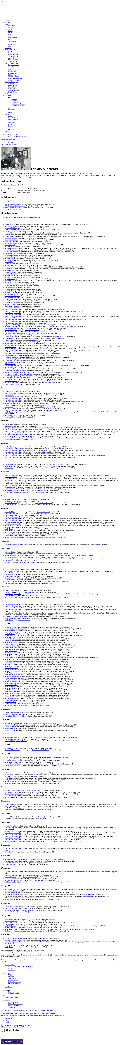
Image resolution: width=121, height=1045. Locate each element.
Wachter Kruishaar (10, 877)
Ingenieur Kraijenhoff (11, 552)
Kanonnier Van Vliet (11, 503)
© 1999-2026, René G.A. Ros (10, 142)
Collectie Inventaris (18, 105)
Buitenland (11, 26)
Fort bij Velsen (73, 365)
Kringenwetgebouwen (15, 78)
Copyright (11, 129)
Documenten (12, 44)
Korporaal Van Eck (10, 576)
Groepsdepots (12, 73)
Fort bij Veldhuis (26, 405)
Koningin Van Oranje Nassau (13, 581)
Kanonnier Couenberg (11, 362)
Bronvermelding (13, 119)
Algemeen (8, 95)
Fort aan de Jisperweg (48, 328)
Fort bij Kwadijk (9, 659)
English (7, 1022)
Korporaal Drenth (10, 245)
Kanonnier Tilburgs (10, 333)
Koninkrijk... (12, 87)
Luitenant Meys (9, 229)
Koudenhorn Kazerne (11, 379)
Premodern (11, 83)
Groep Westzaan (45, 338)
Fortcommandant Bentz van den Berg (16, 415)
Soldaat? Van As (9, 268)
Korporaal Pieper (10, 263)
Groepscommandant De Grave (14, 544)
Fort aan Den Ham (43, 325)
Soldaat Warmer (9, 367)
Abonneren (11, 970)
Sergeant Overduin (10, 250)
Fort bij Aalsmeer (10, 348)
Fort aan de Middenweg (12, 382)
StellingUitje (12, 1007)
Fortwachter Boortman (11, 899)
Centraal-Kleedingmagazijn (46, 450)
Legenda (11, 124)
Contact (7, 131)
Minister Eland (9, 224)
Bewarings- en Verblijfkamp (40, 750)
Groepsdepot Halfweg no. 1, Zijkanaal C (17, 716)
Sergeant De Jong (10, 279)
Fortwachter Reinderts (11, 597)
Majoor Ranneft (9, 338)
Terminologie (12, 978)
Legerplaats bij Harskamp (56, 737)
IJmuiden (78, 838)
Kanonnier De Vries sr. (11, 355)
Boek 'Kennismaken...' (11, 997)
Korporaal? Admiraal (11, 238)
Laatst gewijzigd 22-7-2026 (9, 144)
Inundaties (8, 48)
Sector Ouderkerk (13, 60)
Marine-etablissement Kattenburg (14, 487)
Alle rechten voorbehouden (9, 1015)
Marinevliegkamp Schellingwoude (15, 360)
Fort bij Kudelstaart (10, 656)
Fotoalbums (11, 109)
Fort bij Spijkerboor (48, 207)
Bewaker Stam (9, 535)
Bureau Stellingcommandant (16, 206)
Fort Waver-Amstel (58, 336)
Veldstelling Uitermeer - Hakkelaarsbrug (17, 616)
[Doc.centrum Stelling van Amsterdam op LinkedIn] (40, 1010)
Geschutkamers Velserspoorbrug (14, 712)
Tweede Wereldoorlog (15, 90)
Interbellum (11, 88)
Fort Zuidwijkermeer (36, 340)
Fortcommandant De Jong (12, 255)
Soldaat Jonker (9, 282)
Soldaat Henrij (9, 277)
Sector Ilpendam (13, 54)
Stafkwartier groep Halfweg (31, 592)
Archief (10, 968)
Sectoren (11, 51)
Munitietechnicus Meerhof (12, 384)
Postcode (14, 100)
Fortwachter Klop (10, 532)
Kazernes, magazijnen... (12, 63)
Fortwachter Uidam (10, 841)
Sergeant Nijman (10, 233)
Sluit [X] (3, 1)
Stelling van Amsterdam (12, 428)
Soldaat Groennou (10, 258)
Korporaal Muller (10, 336)
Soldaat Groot (9, 246)
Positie (58, 455)
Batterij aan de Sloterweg (12, 680)
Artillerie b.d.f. (12, 61)
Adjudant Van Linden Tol (12, 872)
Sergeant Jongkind (10, 248)
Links (10, 112)
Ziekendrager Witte (10, 267)
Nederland (11, 27)
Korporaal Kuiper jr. (11, 864)
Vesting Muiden (56, 448)
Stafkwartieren (12, 70)
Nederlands (8, 1018)
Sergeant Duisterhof (10, 764)
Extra (10, 46)
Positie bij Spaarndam (11, 685)
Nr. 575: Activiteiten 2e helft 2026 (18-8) (20, 966)
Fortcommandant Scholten (12, 296)
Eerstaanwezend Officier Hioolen (14, 448)
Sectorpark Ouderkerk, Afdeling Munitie (38, 927)
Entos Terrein (9, 468)
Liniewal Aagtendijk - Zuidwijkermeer (16, 629)
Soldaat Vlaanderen (10, 304)
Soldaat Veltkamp (10, 257)
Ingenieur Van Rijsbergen (12, 228)
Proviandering (12, 37)
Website (14, 99)
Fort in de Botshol (10, 634)
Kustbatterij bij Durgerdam (13, 882)
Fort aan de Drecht (10, 640)
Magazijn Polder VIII (33, 534)
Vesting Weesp (9, 765)
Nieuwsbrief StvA (10, 965)
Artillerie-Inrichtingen (48, 382)
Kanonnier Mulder (10, 287)
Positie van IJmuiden (11, 353)
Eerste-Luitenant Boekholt (12, 569)
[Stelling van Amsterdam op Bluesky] (12, 1010)
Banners (10, 126)
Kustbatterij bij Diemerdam (68, 326)
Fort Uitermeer (9, 489)
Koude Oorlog (12, 92)
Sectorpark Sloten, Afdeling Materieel (16, 434)
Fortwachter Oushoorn (15, 204)
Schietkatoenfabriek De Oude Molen (15, 499)
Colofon (7, 114)
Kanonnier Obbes (10, 512)
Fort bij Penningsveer (42, 355)
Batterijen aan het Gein (11, 644)
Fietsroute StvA (13, 992)
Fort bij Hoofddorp (10, 649)
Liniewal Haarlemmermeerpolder (14, 647)
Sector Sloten (12, 58)
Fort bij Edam (9, 352)
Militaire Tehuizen (13, 77)
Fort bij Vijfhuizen (10, 693)
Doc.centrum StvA (14, 1002)
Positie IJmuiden (36, 475)
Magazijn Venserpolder (30, 877)
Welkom (7, 20)
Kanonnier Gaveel (10, 560)
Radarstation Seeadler (14, 1005)
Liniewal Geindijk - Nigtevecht (14, 646)
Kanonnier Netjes (10, 464)
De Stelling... (8, 29)
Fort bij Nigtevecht (10, 673)
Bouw (10, 32)
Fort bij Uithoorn (10, 688)
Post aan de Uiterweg (10, 185)
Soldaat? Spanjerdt (10, 297)
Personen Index (16, 102)
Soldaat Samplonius (10, 863)
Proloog (10, 31)
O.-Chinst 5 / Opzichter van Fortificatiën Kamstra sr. (20, 372)
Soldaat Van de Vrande (11, 705)
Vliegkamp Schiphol (11, 795)
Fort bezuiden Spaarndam (12, 683)
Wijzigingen (12, 122)
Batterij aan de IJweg (11, 651)
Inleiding (7, 22)
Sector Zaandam (13, 56)
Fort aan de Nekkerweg (12, 669)
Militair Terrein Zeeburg (15, 1004)
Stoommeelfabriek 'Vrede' (12, 417)
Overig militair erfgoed (11, 82)
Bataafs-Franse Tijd (14, 85)
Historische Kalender (11, 134)
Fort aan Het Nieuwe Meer (13, 671)
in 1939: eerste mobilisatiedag (17, 136)
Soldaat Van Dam (10, 439)
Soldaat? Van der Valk (11, 302)
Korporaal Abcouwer (11, 342)
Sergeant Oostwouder (11, 292)
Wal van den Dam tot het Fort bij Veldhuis (17, 635)
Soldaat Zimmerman (11, 308)
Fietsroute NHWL (13, 993)
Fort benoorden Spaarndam (13, 681)
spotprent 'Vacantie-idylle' (32, 207)
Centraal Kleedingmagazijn (63, 311)
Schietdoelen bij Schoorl (12, 226)
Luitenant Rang (9, 340)
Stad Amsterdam (13, 53)
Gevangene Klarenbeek (12, 436)
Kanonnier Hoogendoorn (12, 328)
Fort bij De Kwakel (10, 637)
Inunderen (11, 34)
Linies (6, 24)
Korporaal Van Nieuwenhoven (14, 391)
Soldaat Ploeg (9, 294)
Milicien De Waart (10, 364)
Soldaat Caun (9, 270)
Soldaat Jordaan (13, 207)
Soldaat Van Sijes (10, 243)
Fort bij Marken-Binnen (12, 666)
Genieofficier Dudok (11, 369)
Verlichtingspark (9, 335)
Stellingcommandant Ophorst (13, 892)
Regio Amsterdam (13, 65)
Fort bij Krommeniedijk (32, 330)
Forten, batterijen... (10, 49)
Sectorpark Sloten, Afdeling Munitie (37, 537)
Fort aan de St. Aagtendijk (56, 464)
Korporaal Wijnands (11, 726)
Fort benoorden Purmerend (13, 357)
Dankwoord (12, 117)
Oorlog (10, 39)
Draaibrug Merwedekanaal (13, 331)
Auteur (10, 116)
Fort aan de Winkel (41, 490)
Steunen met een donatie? (8, 139)
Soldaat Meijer (9, 262)
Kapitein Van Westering (12, 306)
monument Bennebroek (51, 581)
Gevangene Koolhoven (11, 240)
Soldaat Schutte (9, 265)
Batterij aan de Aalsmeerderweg (14, 632)
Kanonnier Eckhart (10, 253)
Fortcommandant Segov (12, 571)
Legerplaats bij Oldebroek (44, 503)
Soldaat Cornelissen (10, 272)
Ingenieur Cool (9, 725)
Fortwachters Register (18, 104)
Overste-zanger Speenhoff (43, 859)
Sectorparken (12, 71)
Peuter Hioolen (9, 919)
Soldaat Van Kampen (11, 381)
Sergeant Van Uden (10, 490)
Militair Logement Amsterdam (13, 554)
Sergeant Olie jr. (9, 234)
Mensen (7, 94)
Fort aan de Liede (10, 663)
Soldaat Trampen (10, 251)
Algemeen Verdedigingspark (13, 792)
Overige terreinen (13, 80)
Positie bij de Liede (10, 664)
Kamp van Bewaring (24, 620)
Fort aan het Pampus (40, 333)
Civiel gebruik (12, 41)
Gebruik (10, 36)
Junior (6, 1020)
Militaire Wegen (13, 75)
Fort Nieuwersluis (10, 730)
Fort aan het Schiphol (11, 678)
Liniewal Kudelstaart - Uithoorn (14, 657)
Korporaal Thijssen (10, 236)
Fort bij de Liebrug (10, 661)
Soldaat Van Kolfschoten (12, 285)
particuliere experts (27, 1014)
